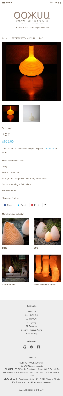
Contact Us (31, 311)
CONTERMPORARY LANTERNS (23, 38)
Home (4, 38)
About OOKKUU (31, 315)
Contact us (49, 148)
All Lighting (31, 322)
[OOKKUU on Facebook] (38, 347)
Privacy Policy (31, 333)
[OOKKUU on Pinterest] (31, 347)
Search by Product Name (31, 329)
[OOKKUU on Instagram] (24, 347)
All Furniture (31, 318)
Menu (9, 2)
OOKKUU (38, 389)
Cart (56, 2)
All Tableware (31, 326)
